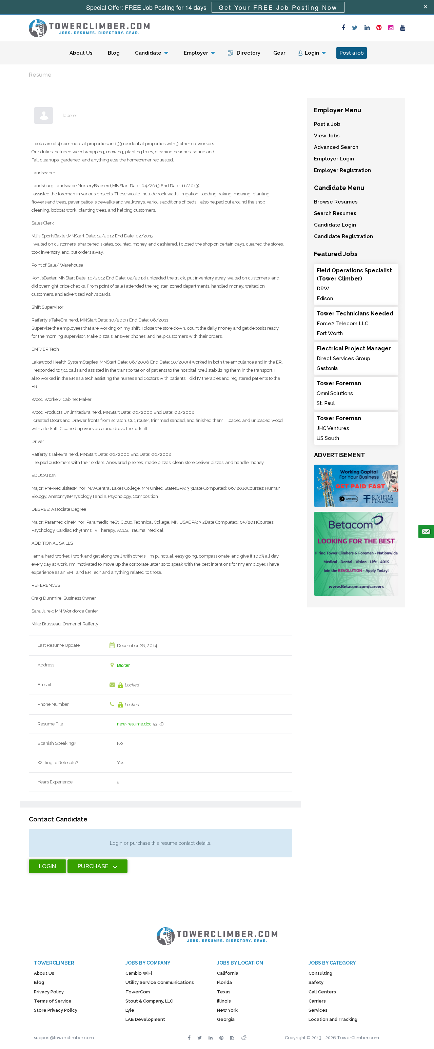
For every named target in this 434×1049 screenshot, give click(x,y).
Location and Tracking (333, 1019)
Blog (114, 53)
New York (227, 1010)
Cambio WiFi (138, 973)
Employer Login (334, 159)
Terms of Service (53, 1001)
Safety (316, 982)
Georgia (226, 1019)
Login (312, 53)
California (227, 973)
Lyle (129, 1010)
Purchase (93, 866)
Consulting (320, 973)
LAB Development (145, 1019)
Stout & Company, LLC (149, 1001)
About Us (81, 53)
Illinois (224, 1001)
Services (318, 1010)
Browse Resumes (336, 202)
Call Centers (322, 991)
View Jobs (327, 136)
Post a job (351, 53)
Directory (248, 53)
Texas (224, 991)
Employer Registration (342, 170)
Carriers (317, 1001)
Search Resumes (335, 213)
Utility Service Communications (159, 982)
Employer (196, 53)
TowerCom (137, 991)
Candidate (148, 53)
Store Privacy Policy (55, 1010)
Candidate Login (335, 225)
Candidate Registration (343, 236)
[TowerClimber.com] (89, 27)
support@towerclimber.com (64, 1037)
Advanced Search (336, 147)
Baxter (123, 665)
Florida (224, 982)
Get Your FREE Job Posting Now (278, 7)
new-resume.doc (134, 723)
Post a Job (327, 124)
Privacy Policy (49, 991)
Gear (279, 53)
